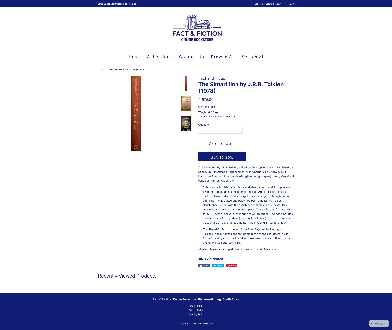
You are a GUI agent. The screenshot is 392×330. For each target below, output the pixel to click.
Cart (292, 3)
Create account (273, 3)
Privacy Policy (196, 310)
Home (133, 56)
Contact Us (191, 56)
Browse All (223, 56)
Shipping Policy (196, 314)
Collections (159, 56)
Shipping (203, 116)
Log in (257, 3)
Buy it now (222, 157)
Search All (253, 56)
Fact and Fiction (206, 323)
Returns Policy (196, 305)
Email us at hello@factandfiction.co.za (117, 3)
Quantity (203, 124)
